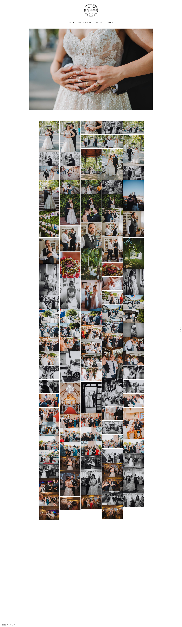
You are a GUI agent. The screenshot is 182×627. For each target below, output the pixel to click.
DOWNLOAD (111, 23)
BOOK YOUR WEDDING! (85, 23)
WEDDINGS (100, 23)
